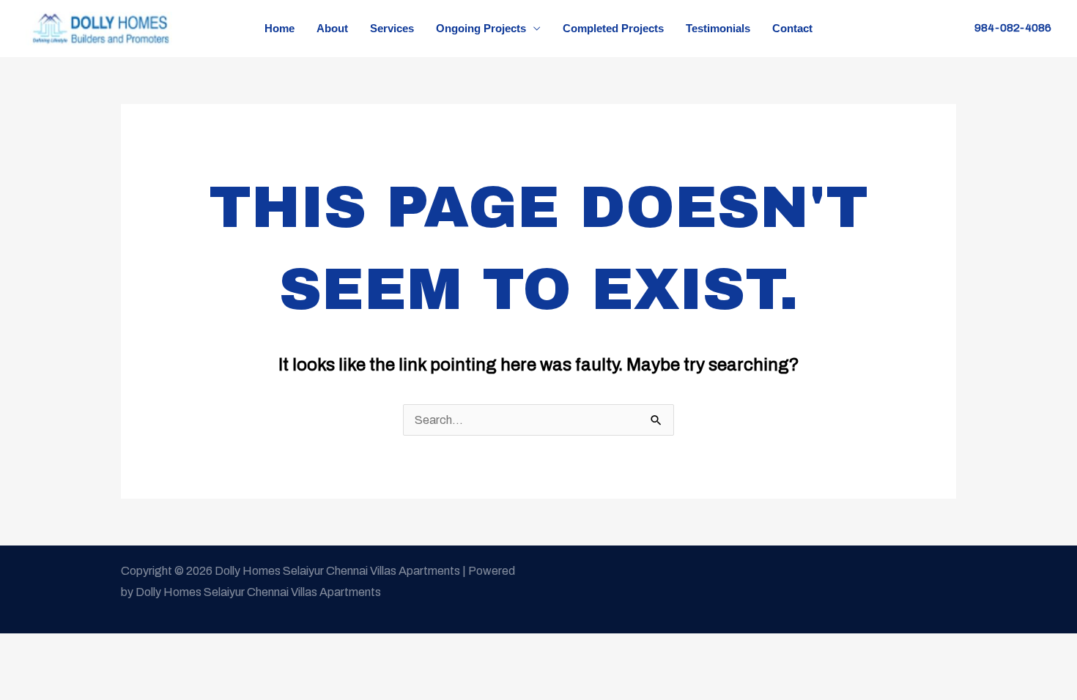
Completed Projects (613, 28)
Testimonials (718, 28)
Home (279, 28)
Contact (792, 28)
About (332, 28)
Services (392, 28)
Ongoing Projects (481, 28)
